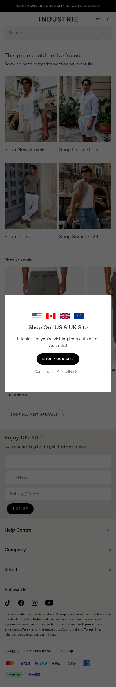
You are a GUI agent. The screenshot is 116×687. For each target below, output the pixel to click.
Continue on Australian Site (58, 371)
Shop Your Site (58, 358)
